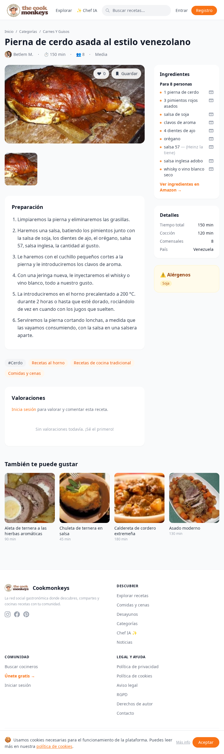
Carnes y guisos (56, 31)
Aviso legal (127, 685)
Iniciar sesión (18, 685)
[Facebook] (17, 614)
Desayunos (127, 614)
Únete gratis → (20, 676)
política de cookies (54, 746)
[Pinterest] (26, 614)
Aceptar (206, 742)
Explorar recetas (132, 595)
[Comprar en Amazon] (211, 92)
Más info (183, 742)
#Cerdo (15, 363)
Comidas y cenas (24, 373)
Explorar (64, 10)
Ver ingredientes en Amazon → (179, 187)
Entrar (182, 10)
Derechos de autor (135, 704)
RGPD (122, 694)
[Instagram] (7, 614)
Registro (204, 10)
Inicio (9, 31)
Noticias (124, 642)
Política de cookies (134, 676)
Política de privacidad (138, 666)
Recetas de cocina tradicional (102, 363)
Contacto (125, 713)
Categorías (28, 31)
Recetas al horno (48, 363)
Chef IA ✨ (127, 633)
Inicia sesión (24, 409)
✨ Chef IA (87, 10)
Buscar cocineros (21, 666)
